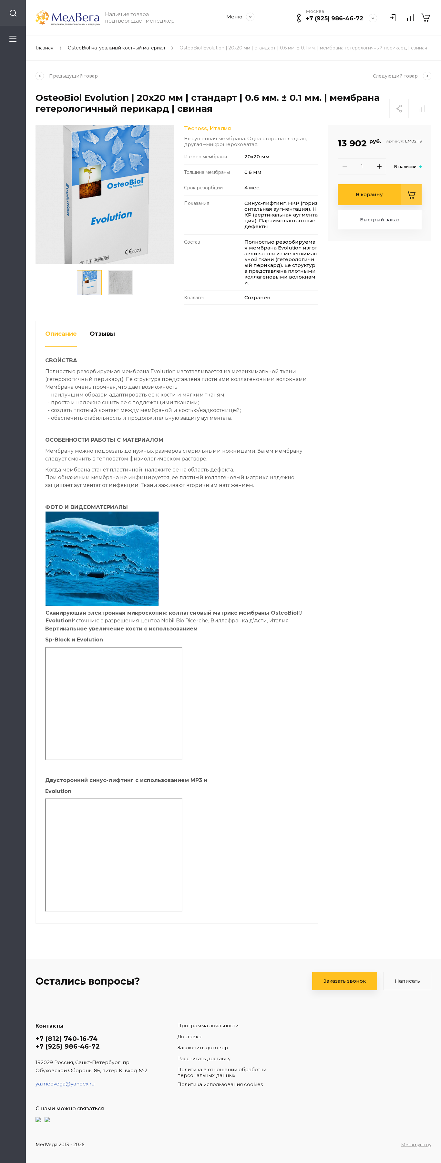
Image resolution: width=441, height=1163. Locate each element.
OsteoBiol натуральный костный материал (116, 48)
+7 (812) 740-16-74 (66, 1038)
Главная (44, 48)
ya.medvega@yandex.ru (65, 1084)
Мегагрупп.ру (416, 1144)
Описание (61, 333)
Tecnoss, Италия (207, 128)
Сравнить (421, 108)
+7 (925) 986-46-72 (335, 18)
